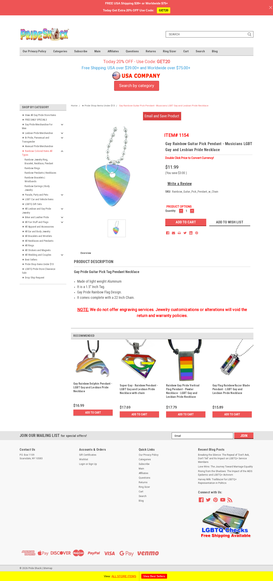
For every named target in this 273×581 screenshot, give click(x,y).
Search (200, 51)
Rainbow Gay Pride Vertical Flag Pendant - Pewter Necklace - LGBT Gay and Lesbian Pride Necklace (183, 391)
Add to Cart (93, 412)
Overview (85, 252)
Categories (60, 51)
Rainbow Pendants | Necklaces (40, 172)
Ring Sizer (169, 51)
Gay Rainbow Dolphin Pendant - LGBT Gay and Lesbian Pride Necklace (92, 387)
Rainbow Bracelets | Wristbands (35, 179)
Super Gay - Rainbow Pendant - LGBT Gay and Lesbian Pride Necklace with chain (139, 389)
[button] (225, 521)
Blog (215, 51)
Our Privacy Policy (34, 51)
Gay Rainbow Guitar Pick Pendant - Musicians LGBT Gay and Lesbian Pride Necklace (163, 105)
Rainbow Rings (32, 168)
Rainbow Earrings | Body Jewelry (37, 188)
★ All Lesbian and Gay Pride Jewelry (36, 210)
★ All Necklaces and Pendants (37, 240)
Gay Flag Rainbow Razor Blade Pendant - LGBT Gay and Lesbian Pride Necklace (231, 389)
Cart (186, 51)
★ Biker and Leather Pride (35, 217)
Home (74, 105)
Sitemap (47, 568)
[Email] (173, 233)
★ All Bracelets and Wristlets (37, 236)
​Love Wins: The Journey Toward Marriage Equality (225, 466)
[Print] (179, 233)
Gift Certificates (87, 454)
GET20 (163, 10)
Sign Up (93, 464)
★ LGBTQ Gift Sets (32, 204)
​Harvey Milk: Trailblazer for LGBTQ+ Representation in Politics (217, 481)
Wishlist (83, 459)
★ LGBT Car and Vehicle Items (37, 199)
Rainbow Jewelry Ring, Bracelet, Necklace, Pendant (39, 161)
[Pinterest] (196, 233)
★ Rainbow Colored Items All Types (37, 152)
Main (97, 51)
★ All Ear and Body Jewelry (36, 231)
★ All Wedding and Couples (36, 254)
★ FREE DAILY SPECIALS (34, 119)
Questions (132, 51)
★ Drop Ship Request (33, 277)
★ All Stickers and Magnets (36, 250)
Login (82, 464)
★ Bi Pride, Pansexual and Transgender (35, 139)
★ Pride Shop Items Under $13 (38, 264)
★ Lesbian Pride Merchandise (37, 133)
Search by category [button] (136, 85)
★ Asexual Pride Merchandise (37, 146)
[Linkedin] (190, 233)
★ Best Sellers (29, 259)
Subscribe (80, 51)
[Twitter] (185, 233)
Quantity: (170, 210)
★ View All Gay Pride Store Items (39, 115)
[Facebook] (167, 233)
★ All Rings (28, 245)
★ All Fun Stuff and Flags (35, 222)
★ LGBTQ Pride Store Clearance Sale (38, 270)
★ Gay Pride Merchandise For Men (37, 126)
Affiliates (113, 51)
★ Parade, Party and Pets (35, 194)
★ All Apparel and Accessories (38, 226)
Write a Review (179, 183)
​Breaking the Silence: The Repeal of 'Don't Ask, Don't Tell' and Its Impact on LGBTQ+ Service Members (223, 458)
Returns (151, 51)
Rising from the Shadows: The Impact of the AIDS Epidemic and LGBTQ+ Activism (225, 473)
